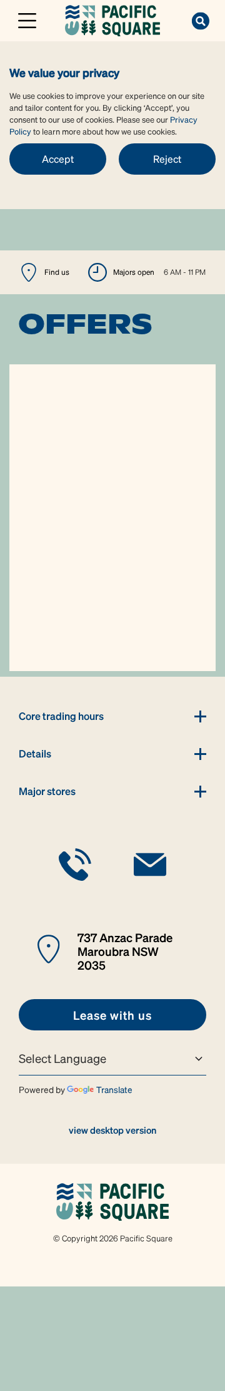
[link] (112, 19)
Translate (114, 1089)
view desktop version (112, 1130)
